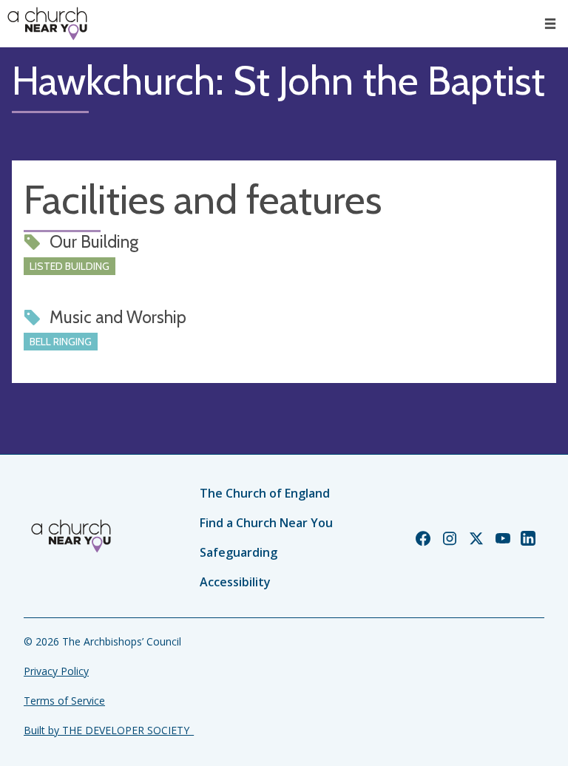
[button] (550, 23)
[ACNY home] (47, 23)
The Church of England (265, 493)
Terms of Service (64, 701)
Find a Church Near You (266, 523)
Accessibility (235, 582)
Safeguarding (238, 552)
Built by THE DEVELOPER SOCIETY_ (109, 730)
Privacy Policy (56, 671)
